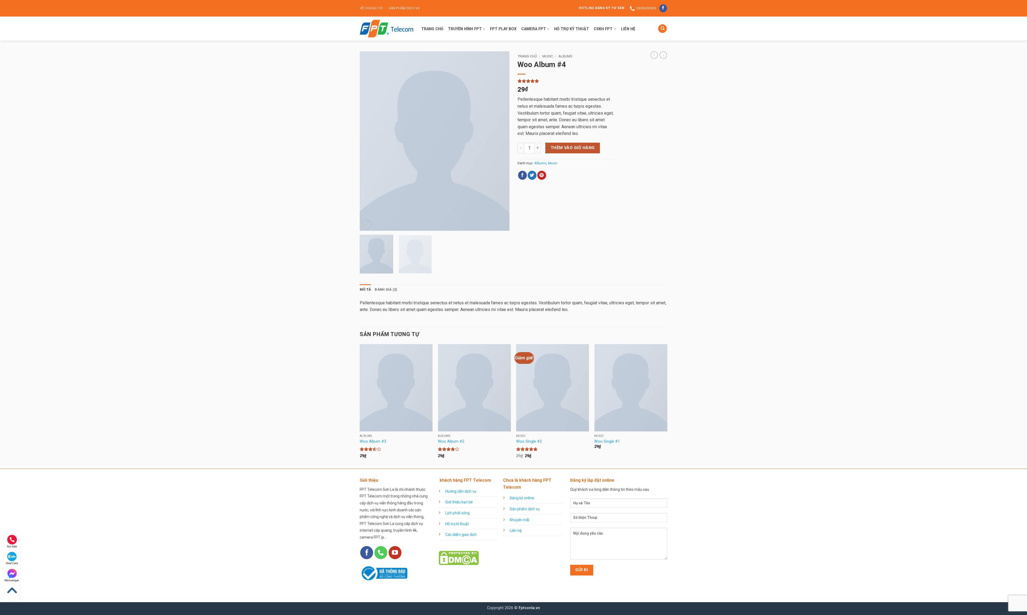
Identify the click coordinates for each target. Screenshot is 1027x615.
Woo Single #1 (607, 441)
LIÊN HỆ (628, 29)
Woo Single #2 (529, 441)
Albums (565, 56)
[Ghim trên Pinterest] (541, 175)
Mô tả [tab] (365, 289)
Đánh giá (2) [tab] (386, 289)
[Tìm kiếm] (662, 28)
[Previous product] (663, 55)
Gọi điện (12, 546)
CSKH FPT (603, 29)
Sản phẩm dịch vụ (404, 8)
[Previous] (369, 141)
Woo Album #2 (451, 441)
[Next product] (654, 55)
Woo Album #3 (373, 441)
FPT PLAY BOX (503, 29)
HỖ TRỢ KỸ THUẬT (571, 29)
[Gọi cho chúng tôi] (380, 552)
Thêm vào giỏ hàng (573, 147)
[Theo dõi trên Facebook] (663, 8)
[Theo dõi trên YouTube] (395, 552)
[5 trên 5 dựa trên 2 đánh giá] (566, 81)
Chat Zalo (12, 563)
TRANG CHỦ (432, 29)
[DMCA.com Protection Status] (459, 557)
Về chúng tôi (371, 8)
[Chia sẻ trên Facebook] (522, 175)
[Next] (500, 141)
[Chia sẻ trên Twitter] (532, 175)
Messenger (12, 580)
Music (547, 56)
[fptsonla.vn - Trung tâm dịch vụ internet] (386, 28)
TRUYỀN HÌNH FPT (465, 29)
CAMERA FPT (533, 29)
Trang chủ (527, 56)
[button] (367, 224)
